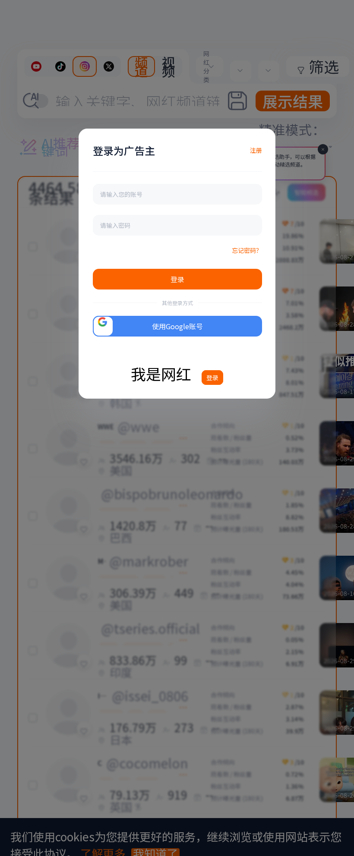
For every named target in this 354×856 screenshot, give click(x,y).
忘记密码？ (247, 250)
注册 (256, 150)
